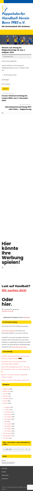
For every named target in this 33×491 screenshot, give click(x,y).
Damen (5, 394)
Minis (6, 421)
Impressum (5, 478)
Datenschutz (5, 475)
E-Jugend (7, 407)
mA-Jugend (8, 412)
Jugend (5, 403)
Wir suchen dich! (14, 290)
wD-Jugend (8, 431)
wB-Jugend (8, 426)
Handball (6, 398)
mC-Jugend (8, 417)
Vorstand (6, 438)
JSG (28, 317)
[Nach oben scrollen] (29, 487)
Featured (6, 396)
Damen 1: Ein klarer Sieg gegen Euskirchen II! (15, 380)
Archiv (4, 460)
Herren (5, 401)
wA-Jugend (8, 424)
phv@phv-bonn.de (7, 311)
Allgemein (5, 89)
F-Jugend (7, 409)
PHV (24, 317)
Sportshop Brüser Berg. (19, 347)
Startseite (4, 468)
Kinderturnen (7, 433)
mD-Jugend (8, 419)
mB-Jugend (8, 414)
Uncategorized (7, 435)
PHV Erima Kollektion (8, 330)
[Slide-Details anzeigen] (9, 273)
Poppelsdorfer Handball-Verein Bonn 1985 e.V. (15, 18)
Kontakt (4, 472)
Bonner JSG (6, 391)
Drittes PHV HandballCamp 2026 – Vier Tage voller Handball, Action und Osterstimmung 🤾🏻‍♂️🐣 (15, 369)
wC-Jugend (8, 428)
